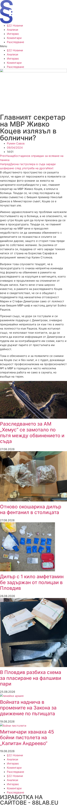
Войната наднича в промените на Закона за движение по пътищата (28, 707)
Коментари (14, 38)
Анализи (12, 29)
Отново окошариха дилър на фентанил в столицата (30, 509)
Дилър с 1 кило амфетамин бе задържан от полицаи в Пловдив (32, 582)
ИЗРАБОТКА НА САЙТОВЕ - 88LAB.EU (29, 800)
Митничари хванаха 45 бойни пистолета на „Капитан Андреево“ (27, 737)
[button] (33, 46)
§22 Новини (15, 25)
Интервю (13, 33)
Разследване (15, 42)
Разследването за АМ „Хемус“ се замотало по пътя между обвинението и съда (32, 432)
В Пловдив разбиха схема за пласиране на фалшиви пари (30, 678)
